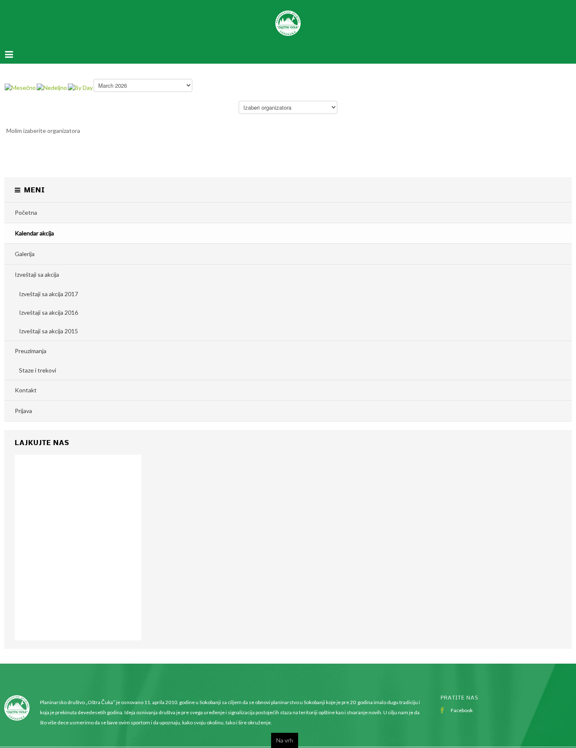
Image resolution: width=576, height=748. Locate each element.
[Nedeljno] (52, 78)
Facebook (462, 702)
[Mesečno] (20, 78)
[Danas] (80, 78)
